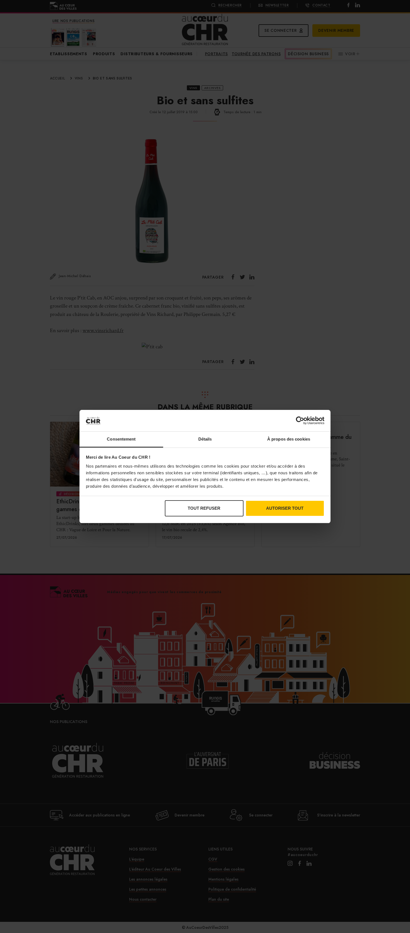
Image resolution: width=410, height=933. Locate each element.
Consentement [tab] (121, 439)
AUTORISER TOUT (284, 508)
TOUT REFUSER (204, 508)
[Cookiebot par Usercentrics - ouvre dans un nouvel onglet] (300, 420)
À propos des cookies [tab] (288, 439)
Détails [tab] (205, 439)
